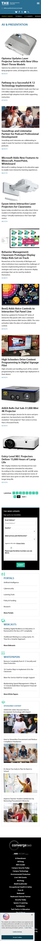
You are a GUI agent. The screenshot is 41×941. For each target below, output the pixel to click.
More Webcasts (9, 645)
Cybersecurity (9, 588)
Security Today (20, 900)
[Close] (32, 915)
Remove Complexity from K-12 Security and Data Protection (20, 662)
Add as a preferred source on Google (13, 8)
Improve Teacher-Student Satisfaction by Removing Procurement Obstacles (19, 800)
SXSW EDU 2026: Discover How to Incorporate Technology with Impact (17, 711)
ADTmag (20, 861)
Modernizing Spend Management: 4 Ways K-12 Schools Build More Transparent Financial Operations (20, 685)
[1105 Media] (20, 854)
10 (19, 497)
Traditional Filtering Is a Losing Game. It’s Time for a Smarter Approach (19, 638)
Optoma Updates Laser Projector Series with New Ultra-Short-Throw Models (20, 61)
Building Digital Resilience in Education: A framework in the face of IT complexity (19, 629)
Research (7, 606)
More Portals (8, 613)
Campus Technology (20, 871)
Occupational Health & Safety (20, 887)
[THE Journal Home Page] (11, 3)
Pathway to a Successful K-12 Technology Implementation (18, 84)
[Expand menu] (38, 3)
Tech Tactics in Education (20, 909)
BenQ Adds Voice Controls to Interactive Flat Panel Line (18, 310)
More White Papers (11, 694)
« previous (7, 493)
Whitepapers (12, 657)
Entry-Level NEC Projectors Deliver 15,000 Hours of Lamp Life (19, 459)
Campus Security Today (20, 868)
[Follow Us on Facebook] (19, 12)
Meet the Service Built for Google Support (19, 677)
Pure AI (20, 890)
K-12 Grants (29, 16)
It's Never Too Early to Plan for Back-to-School (18, 770)
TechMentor (20, 906)
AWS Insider (20, 865)
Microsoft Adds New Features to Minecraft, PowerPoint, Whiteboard (20, 160)
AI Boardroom (20, 858)
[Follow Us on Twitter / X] (22, 12)
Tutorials (18, 16)
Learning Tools (9, 594)
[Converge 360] (20, 845)
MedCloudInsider (20, 884)
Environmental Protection (20, 874)
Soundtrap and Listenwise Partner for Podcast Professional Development (20, 133)
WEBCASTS (10, 624)
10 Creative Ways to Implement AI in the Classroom (18, 670)
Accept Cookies (17, 937)
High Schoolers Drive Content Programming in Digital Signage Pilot (20, 362)
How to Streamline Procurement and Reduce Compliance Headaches (20, 740)
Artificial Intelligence (11, 582)
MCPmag (20, 880)
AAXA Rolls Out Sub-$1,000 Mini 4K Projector (20, 409)
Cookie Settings (17, 931)
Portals (9, 578)
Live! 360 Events (20, 877)
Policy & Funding (10, 600)
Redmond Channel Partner (20, 896)
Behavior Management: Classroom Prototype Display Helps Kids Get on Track (18, 254)
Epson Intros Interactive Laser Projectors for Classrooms (19, 205)
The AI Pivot (20, 912)
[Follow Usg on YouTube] (25, 12)
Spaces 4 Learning (20, 903)
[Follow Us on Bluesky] (16, 12)
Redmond (20, 893)
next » (24, 497)
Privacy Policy (20, 543)
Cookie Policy (28, 927)
